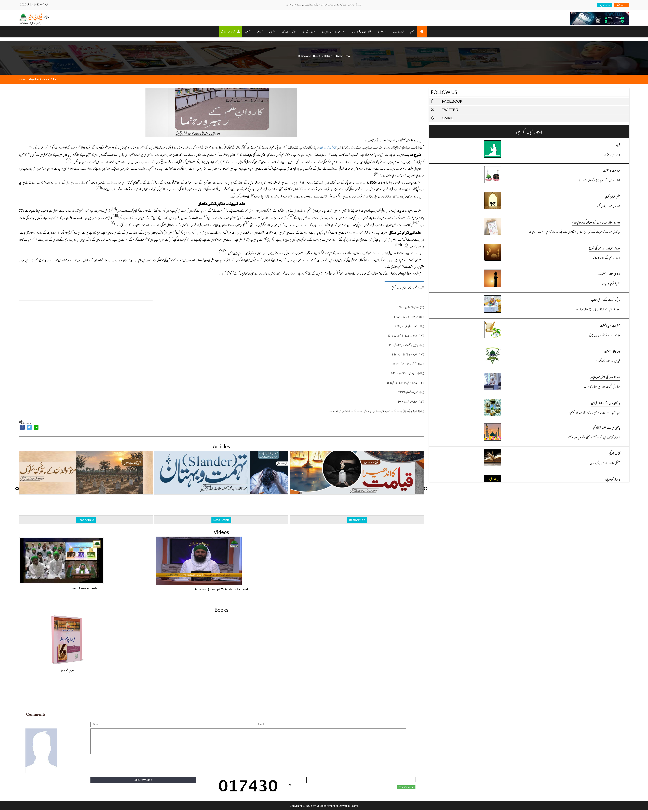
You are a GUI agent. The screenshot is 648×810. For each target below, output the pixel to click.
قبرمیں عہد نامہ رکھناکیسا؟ (608, 360)
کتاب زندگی (614, 453)
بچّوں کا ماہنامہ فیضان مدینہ (361, 31)
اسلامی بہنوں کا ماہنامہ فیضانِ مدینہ (333, 31)
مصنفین (248, 31)
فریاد (618, 144)
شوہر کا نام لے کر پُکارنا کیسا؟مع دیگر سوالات (598, 309)
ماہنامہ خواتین (605, 4)
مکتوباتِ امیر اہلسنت (610, 325)
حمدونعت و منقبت (611, 170)
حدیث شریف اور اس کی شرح (604, 248)
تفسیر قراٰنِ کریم (612, 196)
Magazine (33, 79)
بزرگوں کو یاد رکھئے (289, 31)
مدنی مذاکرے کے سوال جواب (605, 299)
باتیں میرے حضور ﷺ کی (606, 427)
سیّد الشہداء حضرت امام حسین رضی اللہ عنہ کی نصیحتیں (594, 412)
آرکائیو (259, 31)
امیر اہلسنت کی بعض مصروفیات (605, 377)
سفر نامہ (272, 31)
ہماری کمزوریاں (612, 479)
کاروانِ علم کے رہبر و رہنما (606, 257)
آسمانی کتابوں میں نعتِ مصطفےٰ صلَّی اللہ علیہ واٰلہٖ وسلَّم (594, 437)
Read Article (86, 520)
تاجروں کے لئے (308, 31)
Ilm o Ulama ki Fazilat (85, 588)
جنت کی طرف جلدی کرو (608, 206)
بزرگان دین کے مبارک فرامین (605, 403)
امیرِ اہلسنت (381, 31)
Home (22, 79)
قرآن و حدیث (398, 31)
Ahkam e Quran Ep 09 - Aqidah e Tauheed (221, 589)
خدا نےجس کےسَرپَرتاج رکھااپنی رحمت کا (599, 180)
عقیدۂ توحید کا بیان (611, 283)
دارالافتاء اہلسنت (612, 351)
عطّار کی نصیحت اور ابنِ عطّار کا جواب (602, 386)
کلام (411, 31)
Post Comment (406, 787)
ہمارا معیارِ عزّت (612, 154)
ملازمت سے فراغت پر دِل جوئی (604, 335)
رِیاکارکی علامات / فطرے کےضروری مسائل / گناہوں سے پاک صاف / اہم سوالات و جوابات (574, 231)
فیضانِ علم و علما (67, 670)
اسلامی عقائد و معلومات (609, 274)
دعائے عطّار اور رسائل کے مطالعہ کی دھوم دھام (596, 222)
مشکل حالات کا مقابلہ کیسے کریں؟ (604, 463)
